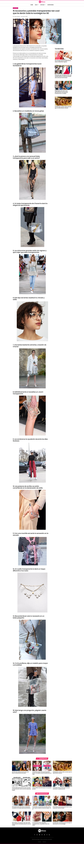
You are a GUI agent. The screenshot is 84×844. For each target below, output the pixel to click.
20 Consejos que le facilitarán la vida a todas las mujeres (63, 61)
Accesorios (15, 8)
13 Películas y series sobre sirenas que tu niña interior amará (63, 107)
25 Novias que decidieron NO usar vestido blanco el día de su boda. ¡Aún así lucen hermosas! (63, 76)
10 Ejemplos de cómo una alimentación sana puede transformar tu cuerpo (61, 92)
